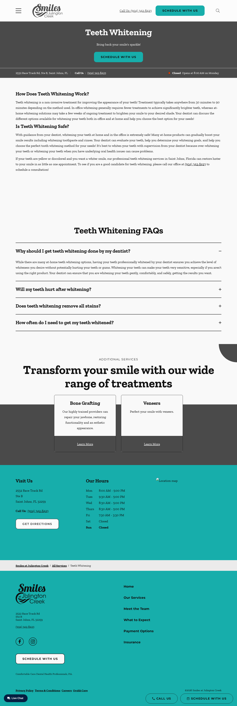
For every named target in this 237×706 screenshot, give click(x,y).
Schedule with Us (180, 10)
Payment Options (139, 631)
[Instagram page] (33, 642)
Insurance (132, 642)
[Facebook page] (20, 642)
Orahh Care (80, 690)
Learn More (85, 444)
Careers (67, 690)
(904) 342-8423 (96, 73)
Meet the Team (136, 609)
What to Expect (137, 620)
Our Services (134, 598)
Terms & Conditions (47, 690)
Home (129, 586)
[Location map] (188, 512)
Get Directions (37, 524)
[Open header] (19, 10)
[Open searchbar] (217, 10)
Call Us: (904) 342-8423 (136, 11)
